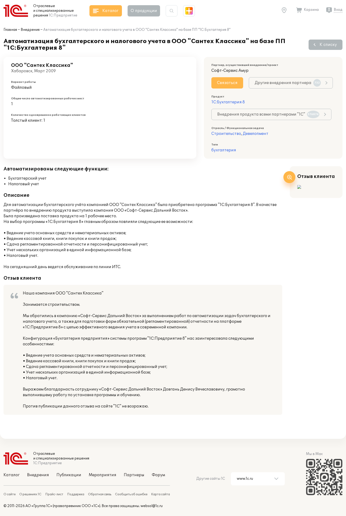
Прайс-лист (54, 494)
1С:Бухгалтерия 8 (228, 102)
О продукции (144, 10)
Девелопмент (255, 133)
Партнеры (134, 475)
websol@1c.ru (152, 506)
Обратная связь (99, 494)
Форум (158, 475)
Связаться (227, 83)
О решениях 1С (30, 494)
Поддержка (75, 494)
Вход (338, 10)
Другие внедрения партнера (287, 83)
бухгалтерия (223, 150)
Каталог (12, 475)
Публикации (68, 475)
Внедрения (30, 30)
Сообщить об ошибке (131, 494)
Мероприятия (102, 475)
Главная (10, 30)
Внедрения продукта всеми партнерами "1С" (268, 114)
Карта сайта (160, 494)
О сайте (10, 494)
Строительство (226, 133)
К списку (328, 44)
